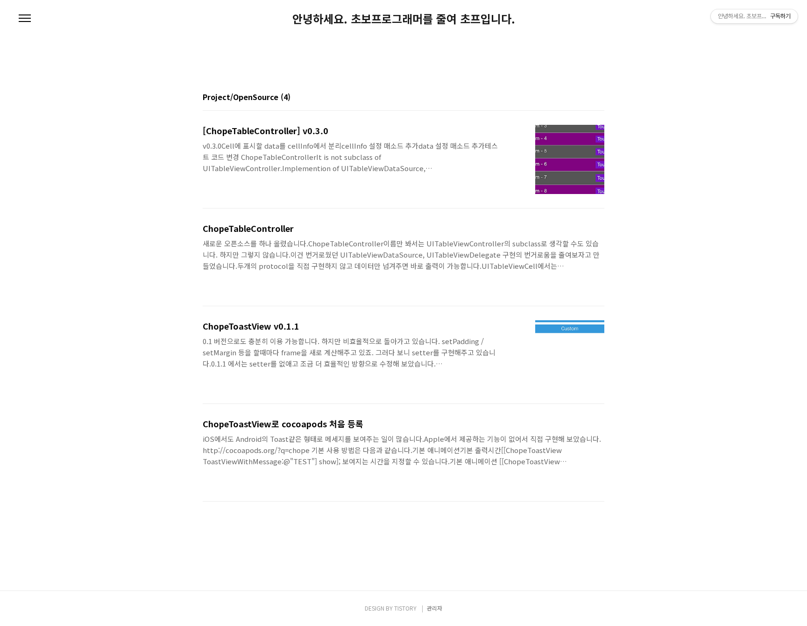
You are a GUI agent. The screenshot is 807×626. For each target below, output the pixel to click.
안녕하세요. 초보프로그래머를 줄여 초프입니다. (403, 18)
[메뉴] (24, 18)
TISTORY (405, 608)
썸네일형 (585, 97)
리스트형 (598, 97)
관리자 (434, 608)
